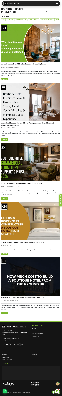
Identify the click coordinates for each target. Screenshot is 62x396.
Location (4, 354)
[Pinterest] (21, 344)
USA (33, 352)
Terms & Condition (7, 360)
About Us (34, 328)
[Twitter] (10, 344)
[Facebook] (7, 344)
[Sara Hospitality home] (16, 326)
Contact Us (35, 336)
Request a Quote (60, 200)
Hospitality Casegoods (47, 19)
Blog (46, 11)
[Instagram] (18, 344)
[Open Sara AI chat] (57, 391)
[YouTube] (14, 344)
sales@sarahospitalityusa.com (10, 339)
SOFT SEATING (10, 19)
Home (41, 11)
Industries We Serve (37, 333)
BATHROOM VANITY (21, 19)
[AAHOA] (8, 383)
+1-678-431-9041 (6, 341)
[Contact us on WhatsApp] (5, 391)
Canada (34, 354)
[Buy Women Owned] (35, 383)
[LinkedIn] (3, 344)
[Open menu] (57, 3)
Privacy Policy (6, 357)
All (3, 19)
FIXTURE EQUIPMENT (33, 19)
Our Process (35, 331)
